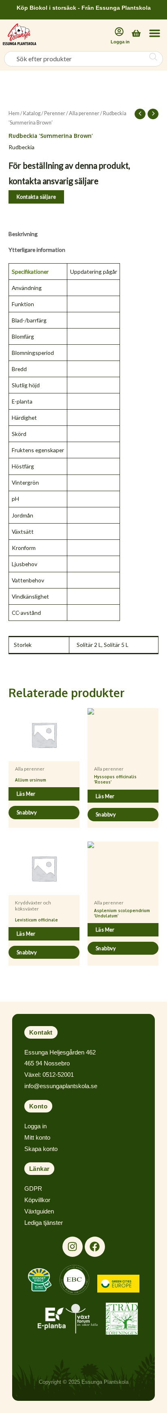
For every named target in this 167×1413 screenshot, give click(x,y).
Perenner (54, 113)
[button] (154, 33)
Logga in (120, 41)
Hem (14, 113)
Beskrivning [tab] (23, 233)
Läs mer (26, 793)
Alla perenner (84, 113)
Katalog (32, 113)
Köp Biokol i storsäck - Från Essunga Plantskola (84, 7)
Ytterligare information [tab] (37, 249)
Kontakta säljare (36, 196)
